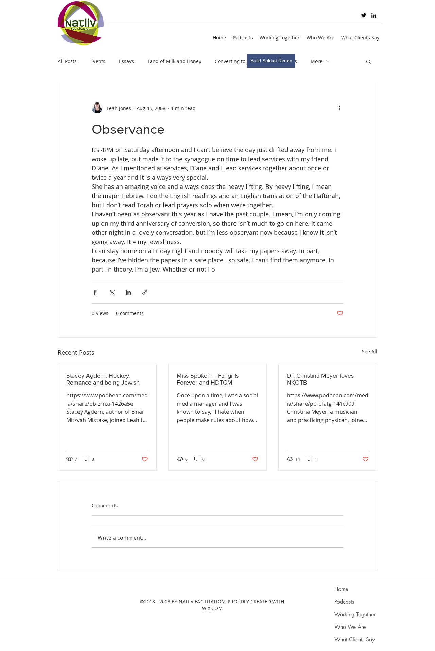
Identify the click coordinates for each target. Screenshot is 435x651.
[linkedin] (373, 15)
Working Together (355, 614)
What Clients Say (354, 639)
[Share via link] (145, 292)
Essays (126, 61)
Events (97, 61)
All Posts (67, 61)
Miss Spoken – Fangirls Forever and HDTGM (208, 379)
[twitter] (363, 15)
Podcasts (344, 601)
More (317, 61)
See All (369, 351)
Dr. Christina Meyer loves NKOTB (320, 379)
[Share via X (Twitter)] (111, 292)
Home (341, 589)
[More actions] (339, 108)
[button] (368, 61)
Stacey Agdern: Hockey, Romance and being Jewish (103, 379)
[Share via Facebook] (95, 292)
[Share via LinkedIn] (128, 292)
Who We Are (350, 627)
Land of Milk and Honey (174, 61)
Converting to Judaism (240, 61)
